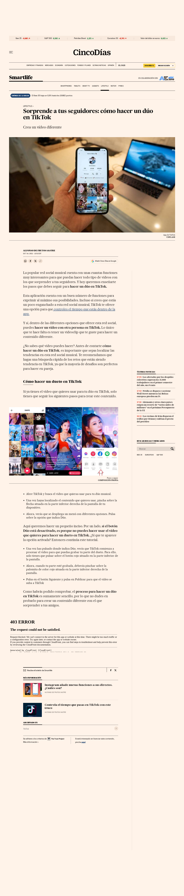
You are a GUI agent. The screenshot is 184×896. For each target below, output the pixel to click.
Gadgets (95, 86)
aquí (84, 742)
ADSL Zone (166, 78)
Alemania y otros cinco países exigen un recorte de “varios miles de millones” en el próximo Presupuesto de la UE (155, 406)
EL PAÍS (120, 64)
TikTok (26, 729)
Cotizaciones (70, 65)
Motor (113, 86)
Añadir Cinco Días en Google (105, 261)
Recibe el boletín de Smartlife (39, 670)
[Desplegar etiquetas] (116, 728)
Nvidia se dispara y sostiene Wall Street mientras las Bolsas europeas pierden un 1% (154, 394)
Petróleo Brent (80, 38)
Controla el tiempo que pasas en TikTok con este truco (78, 706)
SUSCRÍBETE (149, 66)
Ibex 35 (18, 38)
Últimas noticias (99, 65)
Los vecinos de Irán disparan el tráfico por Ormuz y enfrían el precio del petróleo (155, 419)
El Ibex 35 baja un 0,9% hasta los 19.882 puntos (52, 95)
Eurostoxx (149, 455)
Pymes (120, 86)
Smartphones (66, 86)
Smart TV (86, 86)
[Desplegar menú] (11, 52)
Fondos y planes (84, 65)
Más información (30, 742)
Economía (59, 65)
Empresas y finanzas (35, 65)
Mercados (49, 65)
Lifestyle (105, 86)
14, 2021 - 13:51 (32, 254)
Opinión (111, 65)
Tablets (77, 86)
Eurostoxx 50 (113, 38)
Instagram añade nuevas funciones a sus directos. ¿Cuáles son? (78, 687)
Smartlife (21, 77)
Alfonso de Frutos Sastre (39, 250)
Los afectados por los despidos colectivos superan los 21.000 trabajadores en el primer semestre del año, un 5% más (155, 381)
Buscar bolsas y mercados (151, 441)
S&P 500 (48, 38)
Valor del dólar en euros (150, 38)
